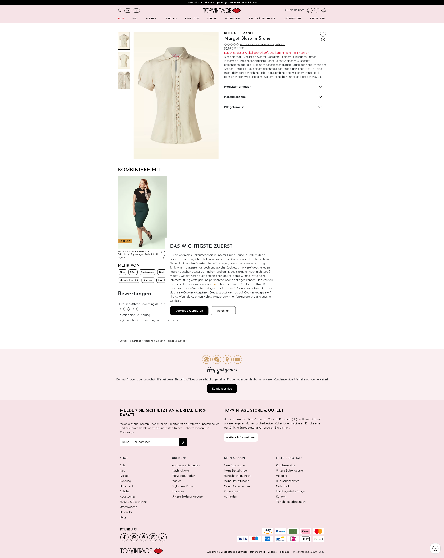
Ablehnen (223, 310)
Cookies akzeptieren (189, 310)
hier (215, 284)
